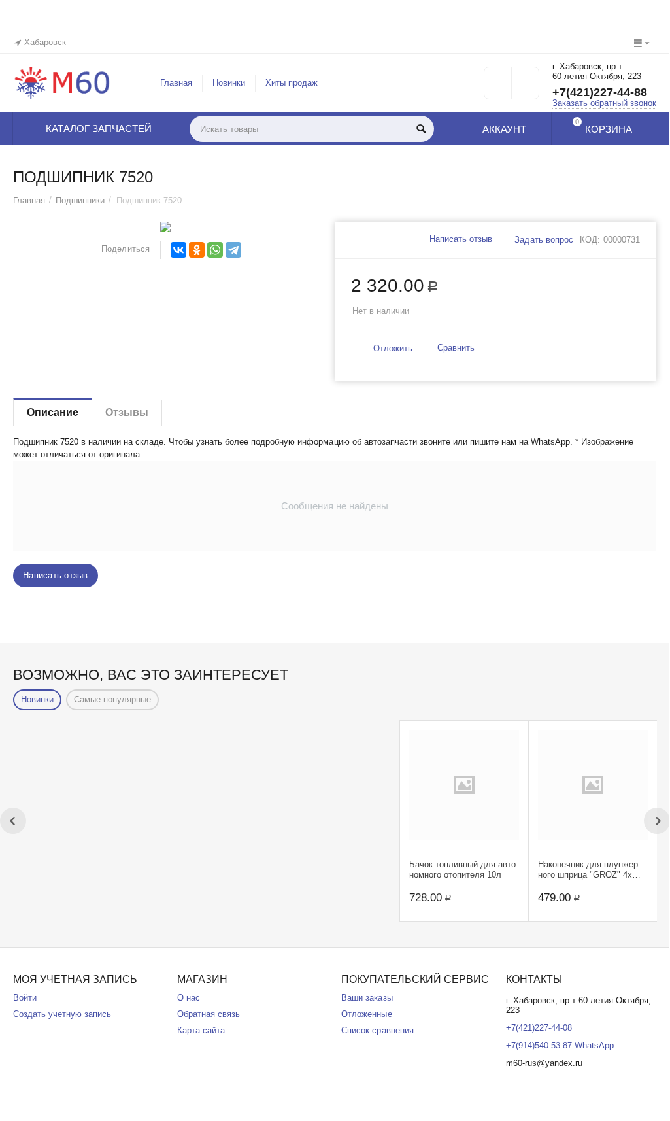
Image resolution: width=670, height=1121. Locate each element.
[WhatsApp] (215, 250)
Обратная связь (208, 1014)
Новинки (228, 83)
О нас (188, 998)
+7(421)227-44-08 (539, 1028)
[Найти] (421, 129)
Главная (176, 83)
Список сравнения (377, 1030)
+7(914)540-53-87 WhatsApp (560, 1045)
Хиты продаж (291, 83)
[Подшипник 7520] (165, 227)
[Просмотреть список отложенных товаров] (498, 87)
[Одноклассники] (197, 250)
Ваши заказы (366, 998)
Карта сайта (201, 1030)
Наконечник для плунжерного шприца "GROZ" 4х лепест (589, 869)
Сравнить (456, 348)
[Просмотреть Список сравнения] (525, 87)
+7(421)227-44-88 (599, 92)
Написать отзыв (460, 239)
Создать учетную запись (62, 1014)
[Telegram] (233, 250)
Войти (25, 998)
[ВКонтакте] (178, 250)
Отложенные (366, 1014)
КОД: (590, 240)
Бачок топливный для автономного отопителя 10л (463, 869)
